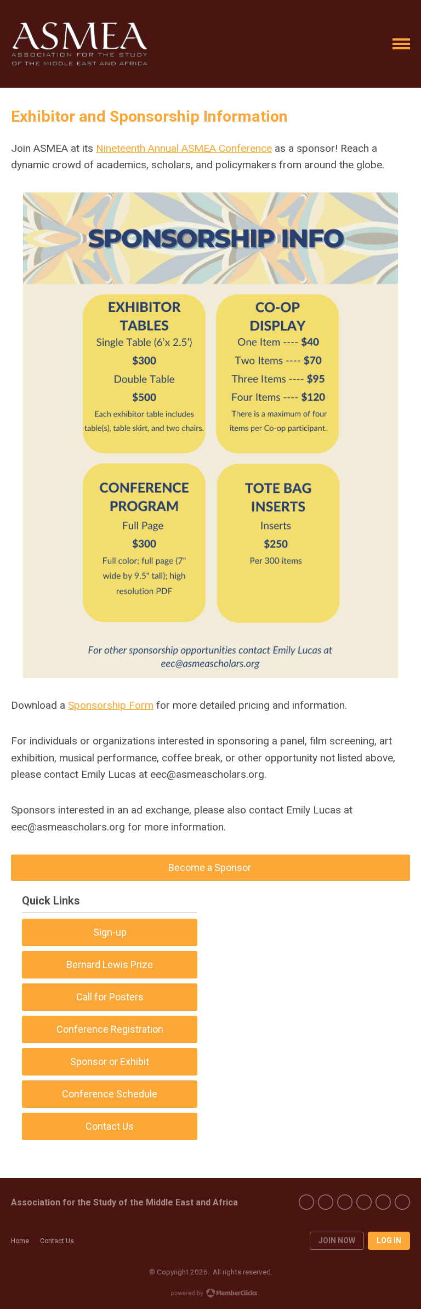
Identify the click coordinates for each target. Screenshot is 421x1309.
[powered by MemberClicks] (210, 1294)
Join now (336, 1240)
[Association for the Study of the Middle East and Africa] (79, 43)
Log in (389, 1240)
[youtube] (344, 1202)
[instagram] (383, 1202)
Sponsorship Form (110, 705)
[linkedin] (402, 1202)
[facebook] (306, 1202)
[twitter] (325, 1202)
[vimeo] (364, 1202)
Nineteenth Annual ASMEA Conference (184, 148)
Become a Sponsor (210, 867)
